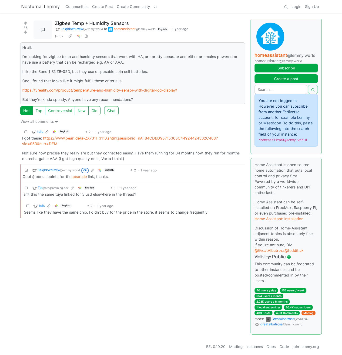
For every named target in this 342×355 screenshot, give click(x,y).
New (82, 110)
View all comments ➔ (39, 121)
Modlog (308, 313)
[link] (70, 36)
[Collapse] (26, 131)
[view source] (86, 36)
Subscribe (286, 68)
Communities (76, 6)
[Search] (286, 6)
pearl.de (80, 176)
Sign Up (312, 6)
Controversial (60, 110)
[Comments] (43, 29)
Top (39, 110)
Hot (26, 110)
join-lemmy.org (306, 346)
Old (94, 110)
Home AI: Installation (279, 218)
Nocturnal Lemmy (40, 6)
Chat (111, 110)
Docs (271, 346)
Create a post (286, 78)
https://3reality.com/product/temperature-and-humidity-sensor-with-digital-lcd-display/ (99, 90)
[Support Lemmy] (155, 6)
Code (284, 346)
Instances (254, 346)
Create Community (133, 6)
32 (61, 36)
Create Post (102, 6)
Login (296, 6)
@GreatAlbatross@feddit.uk (279, 250)
